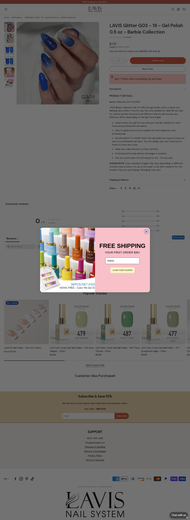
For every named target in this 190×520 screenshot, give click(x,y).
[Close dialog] (146, 231)
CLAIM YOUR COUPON (122, 270)
